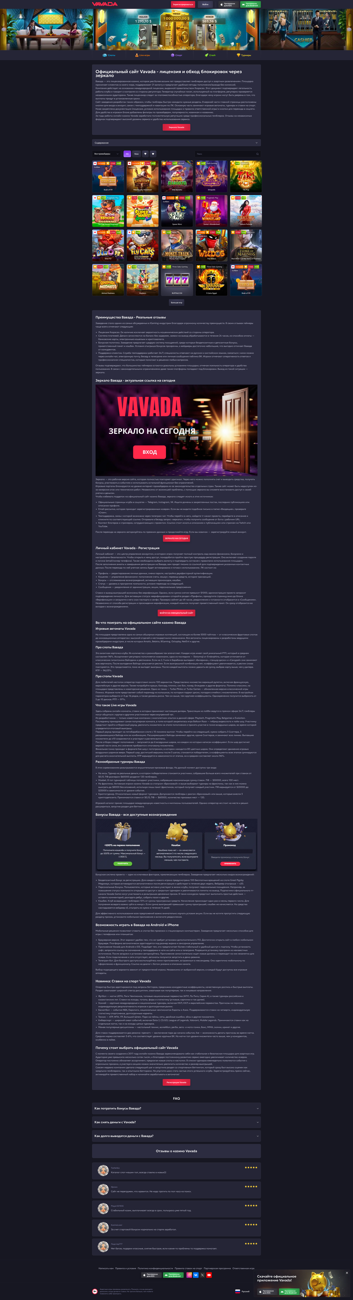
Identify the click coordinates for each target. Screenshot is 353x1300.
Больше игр (176, 302)
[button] (3, 29)
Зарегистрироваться (183, 4)
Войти (205, 4)
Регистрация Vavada (176, 1082)
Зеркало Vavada (176, 127)
